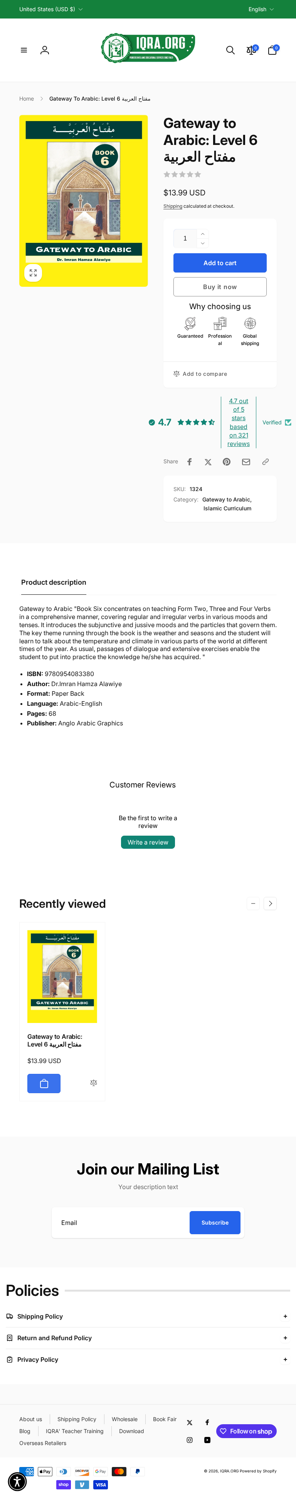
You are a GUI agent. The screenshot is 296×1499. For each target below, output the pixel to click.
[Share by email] (246, 462)
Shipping (172, 206)
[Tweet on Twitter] (208, 462)
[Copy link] (265, 462)
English (257, 9)
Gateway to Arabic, (227, 499)
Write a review (148, 842)
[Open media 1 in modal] (83, 200)
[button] (23, 50)
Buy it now (220, 287)
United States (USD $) (47, 9)
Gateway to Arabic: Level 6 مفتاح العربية (54, 1040)
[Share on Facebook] (189, 462)
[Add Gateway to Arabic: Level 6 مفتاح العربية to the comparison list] (93, 1083)
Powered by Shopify (258, 1471)
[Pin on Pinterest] (226, 462)
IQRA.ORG (229, 1471)
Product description (53, 582)
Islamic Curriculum (227, 508)
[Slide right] (270, 903)
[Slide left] (253, 903)
